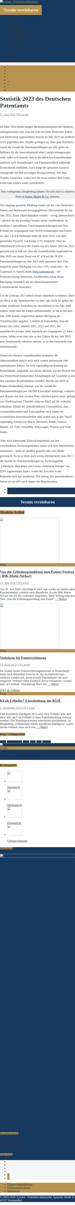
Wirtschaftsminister (43, 271)
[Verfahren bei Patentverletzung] (29, 647)
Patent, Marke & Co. (37, 196)
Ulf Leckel (22, 114)
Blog (10, 54)
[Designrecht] (14, 816)
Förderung (13, 50)
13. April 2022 (8, 664)
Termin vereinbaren (21, 10)
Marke (33, 741)
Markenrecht (22, 34)
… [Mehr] (61, 599)
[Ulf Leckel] (7, 744)
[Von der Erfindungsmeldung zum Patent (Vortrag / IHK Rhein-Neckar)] (29, 561)
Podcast (11, 57)
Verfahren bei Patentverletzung (23, 658)
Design (3, 741)
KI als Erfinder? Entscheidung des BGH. (30, 701)
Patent (10, 489)
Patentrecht (21, 31)
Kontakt (12, 60)
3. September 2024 (11, 707)
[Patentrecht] (14, 781)
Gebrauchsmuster (25, 41)
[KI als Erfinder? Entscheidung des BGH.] (10, 690)
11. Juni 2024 (7, 114)
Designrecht (21, 37)
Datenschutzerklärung (19, 1184)
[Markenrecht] (14, 798)
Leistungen (13, 24)
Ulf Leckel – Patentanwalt (30, 47)
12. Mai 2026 (7, 583)
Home (10, 21)
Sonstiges (12, 492)
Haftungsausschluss (18, 1187)
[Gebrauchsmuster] (14, 834)
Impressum (13, 1190)
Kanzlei (26, 741)
